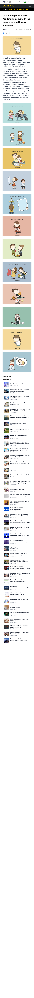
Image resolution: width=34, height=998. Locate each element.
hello (5, 29)
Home (5, 9)
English (21, 1)
